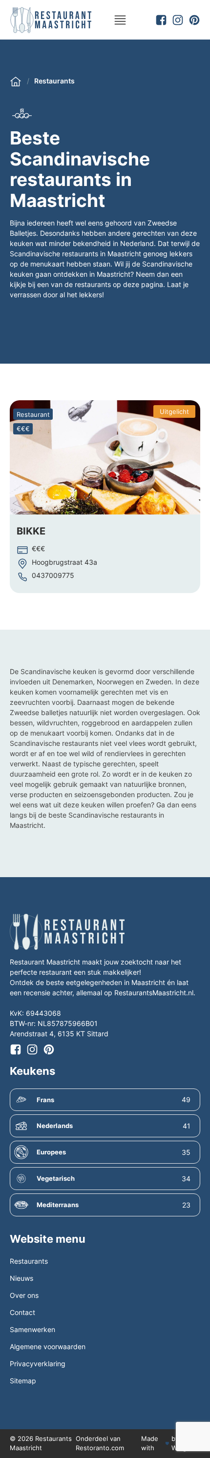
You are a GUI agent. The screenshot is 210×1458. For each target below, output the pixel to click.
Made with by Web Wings (167, 1443)
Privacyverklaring (37, 1363)
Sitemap (23, 1380)
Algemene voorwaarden (47, 1346)
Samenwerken (32, 1329)
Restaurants (54, 81)
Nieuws (21, 1278)
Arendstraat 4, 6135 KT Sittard (59, 1033)
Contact (22, 1312)
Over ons (24, 1295)
